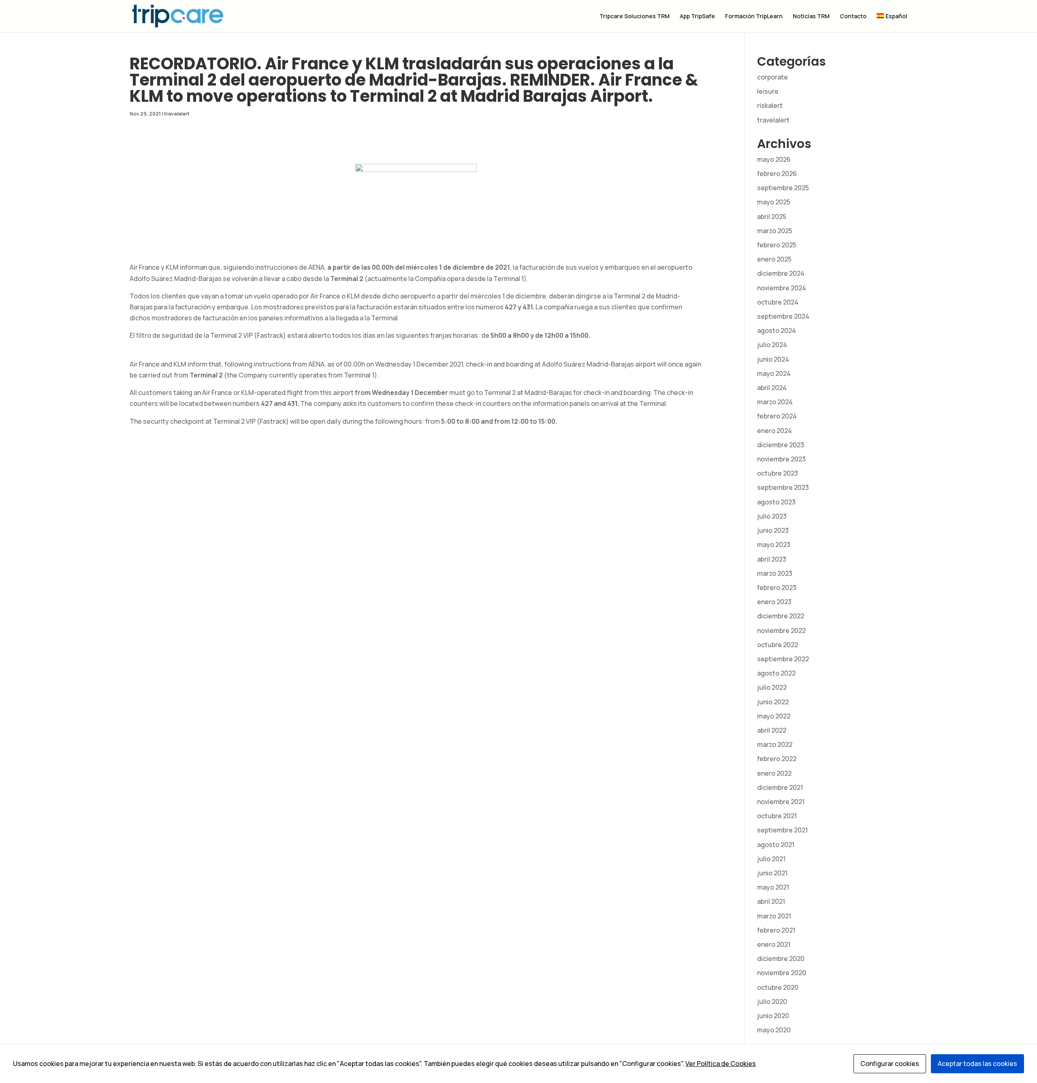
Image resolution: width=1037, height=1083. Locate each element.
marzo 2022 (774, 744)
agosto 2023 (776, 502)
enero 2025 (774, 259)
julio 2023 (772, 516)
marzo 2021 (774, 915)
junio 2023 (773, 530)
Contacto (853, 16)
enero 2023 (774, 601)
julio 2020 (772, 1001)
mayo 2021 (773, 887)
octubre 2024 (777, 302)
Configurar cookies (889, 1063)
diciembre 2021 (780, 787)
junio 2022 (773, 701)
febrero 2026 (777, 173)
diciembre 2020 (780, 958)
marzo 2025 (774, 230)
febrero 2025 (776, 244)
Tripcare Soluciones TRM (635, 16)
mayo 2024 (774, 373)
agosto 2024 (776, 330)
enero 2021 (773, 944)
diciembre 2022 (780, 615)
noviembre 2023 (781, 459)
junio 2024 (773, 359)
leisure (768, 91)
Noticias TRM (811, 16)
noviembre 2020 (781, 972)
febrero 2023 (776, 587)
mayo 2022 (773, 716)
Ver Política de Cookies (720, 1063)
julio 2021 (771, 858)
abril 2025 (771, 216)
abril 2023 (771, 559)
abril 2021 (771, 901)
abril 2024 (772, 387)
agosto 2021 (775, 844)
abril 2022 (771, 730)
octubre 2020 (777, 987)
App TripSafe (697, 16)
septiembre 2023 (783, 487)
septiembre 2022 (783, 658)
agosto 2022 (776, 673)
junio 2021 (772, 873)
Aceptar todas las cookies (977, 1063)
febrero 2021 (776, 930)
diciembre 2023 (780, 444)
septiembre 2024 (783, 316)
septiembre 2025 (783, 187)
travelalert (177, 113)
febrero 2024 (777, 416)
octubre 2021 (777, 815)
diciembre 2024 (780, 273)
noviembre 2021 (780, 801)
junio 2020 (773, 1015)
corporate (772, 77)
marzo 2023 (774, 573)
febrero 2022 (776, 758)
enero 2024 (774, 430)
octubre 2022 (777, 644)
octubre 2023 (777, 473)
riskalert (770, 105)
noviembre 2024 (781, 287)
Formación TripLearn (754, 16)
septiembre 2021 (782, 830)
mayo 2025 (773, 201)
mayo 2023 (773, 544)
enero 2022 (774, 773)
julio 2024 (772, 344)
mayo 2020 (774, 1029)
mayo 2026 (774, 159)
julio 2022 (772, 687)
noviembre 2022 (781, 630)
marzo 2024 (775, 401)
